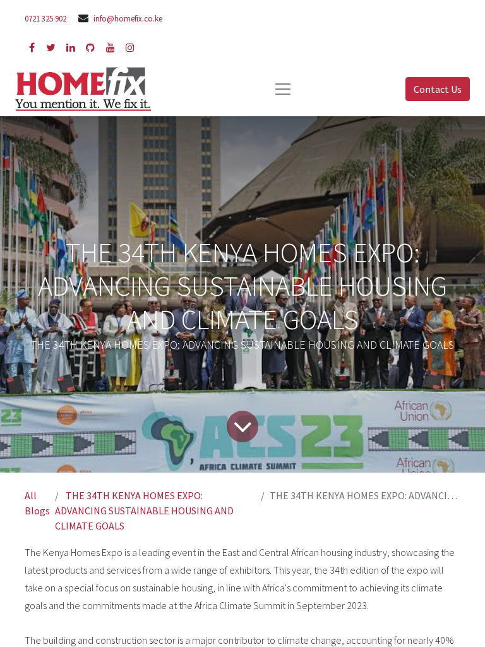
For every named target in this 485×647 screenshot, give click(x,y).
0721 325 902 (45, 18)
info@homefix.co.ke (127, 18)
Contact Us (438, 89)
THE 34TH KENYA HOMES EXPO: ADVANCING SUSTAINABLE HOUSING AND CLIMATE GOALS (144, 510)
